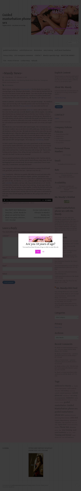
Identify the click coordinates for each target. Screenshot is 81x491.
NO (43, 252)
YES (38, 252)
